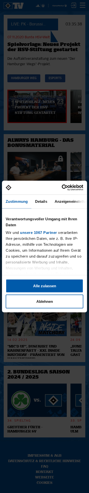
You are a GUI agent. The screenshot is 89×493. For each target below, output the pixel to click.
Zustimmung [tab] (17, 201)
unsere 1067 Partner (38, 232)
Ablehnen (44, 301)
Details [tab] (41, 201)
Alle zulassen (44, 286)
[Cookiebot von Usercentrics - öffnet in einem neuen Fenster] (62, 188)
